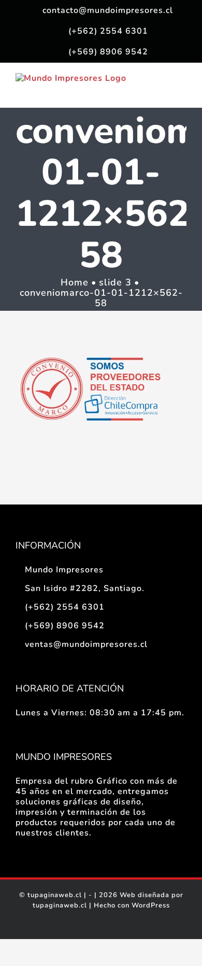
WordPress (151, 905)
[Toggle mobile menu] (182, 91)
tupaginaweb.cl (54, 895)
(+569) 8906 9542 (65, 625)
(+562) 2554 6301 (65, 607)
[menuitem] (101, 10)
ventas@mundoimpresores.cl (86, 644)
